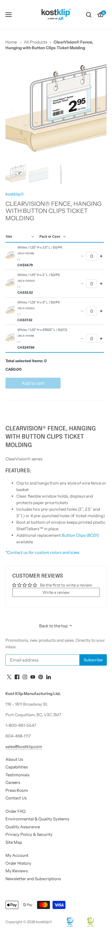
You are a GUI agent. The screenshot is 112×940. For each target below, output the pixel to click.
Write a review (56, 592)
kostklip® (14, 194)
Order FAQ (15, 811)
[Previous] (12, 111)
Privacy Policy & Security (28, 834)
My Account (17, 855)
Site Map (13, 842)
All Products (35, 42)
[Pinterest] (40, 676)
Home (11, 42)
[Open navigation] (8, 15)
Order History (18, 863)
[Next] (100, 111)
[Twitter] (9, 676)
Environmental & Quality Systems (37, 818)
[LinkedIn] (48, 676)
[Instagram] (25, 676)
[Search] (89, 14)
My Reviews (16, 870)
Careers (12, 782)
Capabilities (16, 767)
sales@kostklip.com (23, 746)
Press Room (16, 790)
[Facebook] (17, 676)
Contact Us (16, 798)
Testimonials (17, 774)
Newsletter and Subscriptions (33, 878)
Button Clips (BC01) (80, 535)
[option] (56, 111)
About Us (14, 759)
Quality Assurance (22, 826)
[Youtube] (32, 676)
